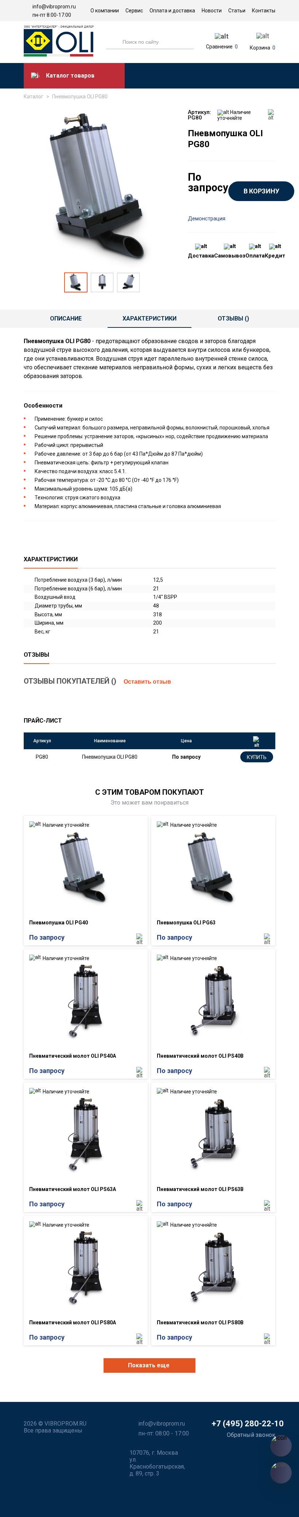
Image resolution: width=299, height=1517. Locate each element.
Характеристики (149, 318)
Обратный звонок (251, 1434)
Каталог (33, 96)
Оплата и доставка (172, 10)
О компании (104, 10)
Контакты (263, 10)
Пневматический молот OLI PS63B (200, 1189)
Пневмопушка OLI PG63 (186, 922)
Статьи (236, 10)
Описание (66, 318)
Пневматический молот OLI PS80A (72, 1322)
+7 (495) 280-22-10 (247, 1423)
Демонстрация (206, 218)
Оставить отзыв (147, 682)
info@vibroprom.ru (54, 6)
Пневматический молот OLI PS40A (72, 1056)
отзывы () (233, 318)
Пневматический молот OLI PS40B (200, 1056)
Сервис (134, 10)
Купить (257, 757)
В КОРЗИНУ (261, 191)
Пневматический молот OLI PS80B (200, 1322)
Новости (212, 10)
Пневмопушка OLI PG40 (58, 922)
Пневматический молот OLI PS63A (72, 1189)
